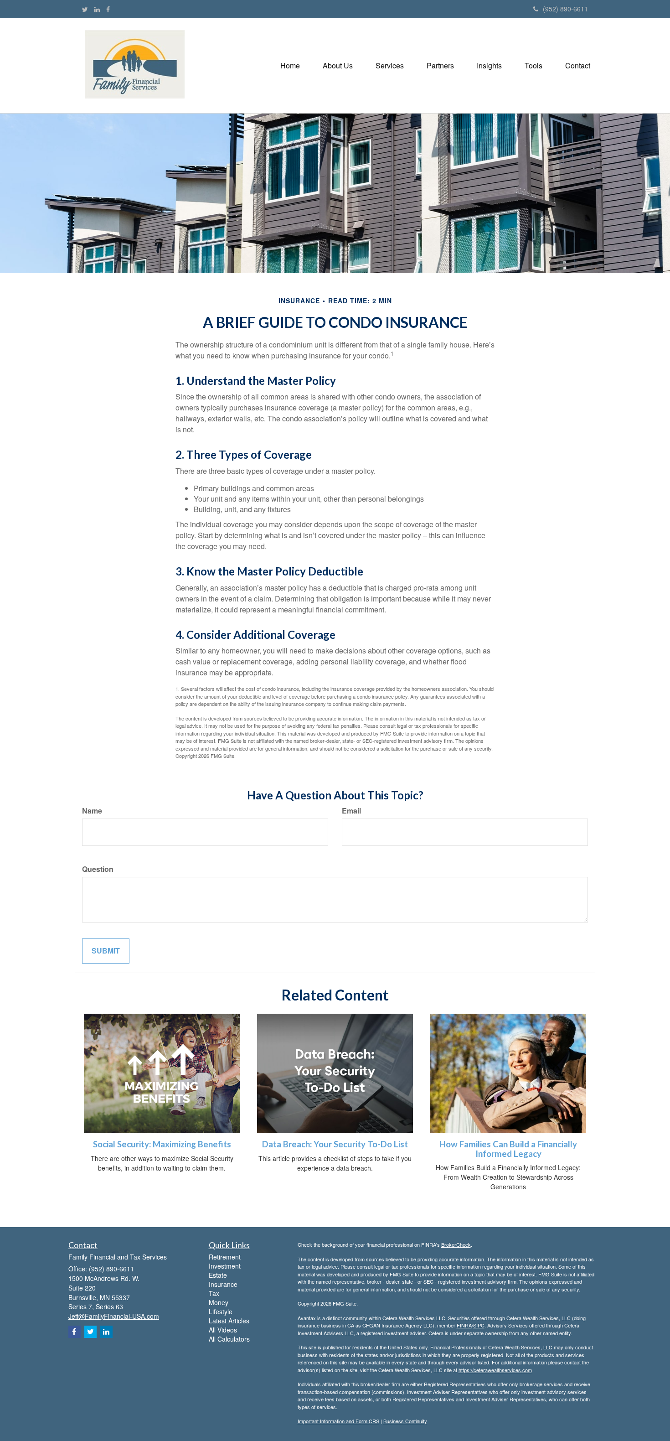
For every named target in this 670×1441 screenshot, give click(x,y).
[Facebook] (108, 9)
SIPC (478, 1325)
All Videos (223, 1329)
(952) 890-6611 (565, 8)
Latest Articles (229, 1320)
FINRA (464, 1325)
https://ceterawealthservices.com (495, 1370)
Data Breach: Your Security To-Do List (335, 1144)
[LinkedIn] (97, 9)
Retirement (225, 1256)
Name (92, 811)
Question (97, 869)
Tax (214, 1293)
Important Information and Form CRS (338, 1421)
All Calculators (229, 1338)
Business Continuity (405, 1421)
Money (218, 1302)
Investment (225, 1265)
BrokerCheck (456, 1244)
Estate (218, 1275)
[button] (337, 66)
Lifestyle (220, 1311)
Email (351, 811)
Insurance (223, 1284)
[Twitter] (85, 9)
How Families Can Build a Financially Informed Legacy (508, 1149)
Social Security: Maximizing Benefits (162, 1144)
